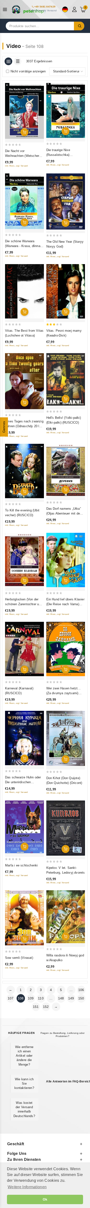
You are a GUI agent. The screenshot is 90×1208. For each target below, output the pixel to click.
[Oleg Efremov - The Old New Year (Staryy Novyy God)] (65, 201)
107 (11, 998)
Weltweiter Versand (45, 10)
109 (31, 998)
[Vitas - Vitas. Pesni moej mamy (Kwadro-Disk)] (65, 291)
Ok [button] (45, 1199)
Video (13, 46)
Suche (79, 26)
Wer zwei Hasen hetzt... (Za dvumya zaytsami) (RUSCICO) (63, 693)
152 (46, 1007)
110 (41, 998)
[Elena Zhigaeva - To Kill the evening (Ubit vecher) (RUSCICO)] (24, 471)
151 (36, 1007)
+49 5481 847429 (45, 6)
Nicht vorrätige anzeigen (28, 71)
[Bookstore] (29, 9)
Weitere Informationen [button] (27, 1187)
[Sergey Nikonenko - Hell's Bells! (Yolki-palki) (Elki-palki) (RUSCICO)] (65, 379)
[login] (75, 9)
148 (61, 998)
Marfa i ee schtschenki (21, 865)
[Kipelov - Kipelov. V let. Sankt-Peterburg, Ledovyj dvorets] (65, 828)
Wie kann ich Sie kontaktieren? (24, 1083)
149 (71, 998)
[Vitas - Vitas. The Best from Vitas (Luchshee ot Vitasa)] (24, 291)
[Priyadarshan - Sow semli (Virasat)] (24, 918)
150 (81, 998)
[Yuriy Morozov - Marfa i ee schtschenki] (24, 827)
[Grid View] (8, 61)
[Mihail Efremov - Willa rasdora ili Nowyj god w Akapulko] (65, 916)
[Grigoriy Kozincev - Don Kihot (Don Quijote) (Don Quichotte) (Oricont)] (65, 738)
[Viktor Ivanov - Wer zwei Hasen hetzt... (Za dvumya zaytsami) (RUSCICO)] (65, 649)
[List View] (17, 61)
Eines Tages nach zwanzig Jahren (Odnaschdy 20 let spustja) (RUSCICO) (24, 426)
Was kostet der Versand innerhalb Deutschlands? (24, 1109)
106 (81, 990)
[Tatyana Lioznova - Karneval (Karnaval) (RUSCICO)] (24, 649)
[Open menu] (6, 9)
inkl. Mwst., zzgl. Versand (16, 166)
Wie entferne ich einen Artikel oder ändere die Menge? (24, 1055)
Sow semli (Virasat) (19, 958)
